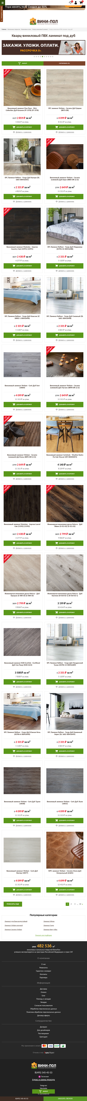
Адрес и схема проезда (43, 1080)
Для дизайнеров (43, 1030)
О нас (43, 964)
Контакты (43, 974)
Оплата (43, 992)
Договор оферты (43, 1016)
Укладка (43, 1002)
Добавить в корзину (24, 127)
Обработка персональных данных (43, 1009)
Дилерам (43, 1027)
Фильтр (24, 63)
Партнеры (43, 978)
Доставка (43, 989)
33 (80, 904)
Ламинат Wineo (49, 921)
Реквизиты (43, 968)
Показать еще (13, 904)
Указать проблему (1, 12)
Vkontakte (43, 1088)
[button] (34, 56)
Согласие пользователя (44, 1006)
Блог (43, 996)
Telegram (43, 1086)
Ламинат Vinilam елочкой (14, 925)
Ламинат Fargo (49, 925)
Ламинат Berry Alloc (50, 930)
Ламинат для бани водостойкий (16, 921)
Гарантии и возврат (43, 971)
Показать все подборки (43, 935)
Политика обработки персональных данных (44, 1012)
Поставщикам (43, 1034)
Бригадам (43, 1037)
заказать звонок (65, 1099)
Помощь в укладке (43, 999)
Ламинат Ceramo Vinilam (13, 930)
